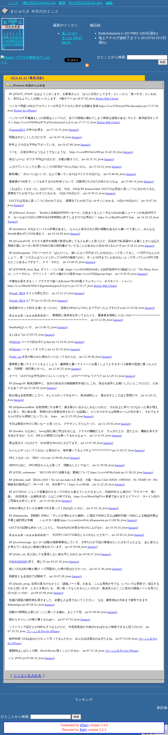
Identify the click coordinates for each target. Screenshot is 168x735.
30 (21, 44)
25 (6, 44)
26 (9, 44)
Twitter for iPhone (24, 110)
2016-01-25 (19, 77)
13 (12, 37)
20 (12, 41)
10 (3, 37)
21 (15, 41)
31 (3, 47)
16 (21, 37)
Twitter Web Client (106, 98)
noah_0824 (18, 293)
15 (18, 37)
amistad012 (18, 129)
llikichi (16, 341)
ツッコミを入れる (27, 675)
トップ (13, 3)
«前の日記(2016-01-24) (38, 3)
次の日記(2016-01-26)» (86, 3)
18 (6, 41)
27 (12, 44)
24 (3, 44)
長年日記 (36, 77)
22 (18, 41)
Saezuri (73, 129)
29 (18, 44)
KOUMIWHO (20, 561)
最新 (62, 3)
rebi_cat (16, 356)
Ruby (83, 730)
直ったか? (69, 33)
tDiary (84, 725)
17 (3, 41)
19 (9, 41)
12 (9, 37)
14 (15, 37)
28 (15, 44)
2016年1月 (12, 21)
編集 (109, 3)
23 (21, 41)
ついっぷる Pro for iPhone (42, 631)
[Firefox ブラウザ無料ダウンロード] (26, 62)
